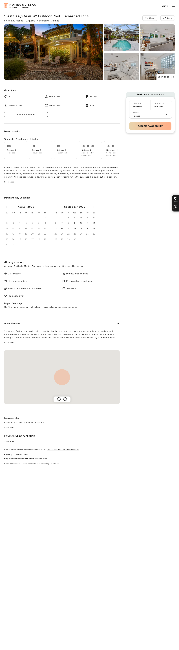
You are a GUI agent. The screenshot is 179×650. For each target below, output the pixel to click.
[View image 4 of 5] (121, 66)
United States (27, 463)
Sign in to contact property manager (63, 449)
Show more (9, 182)
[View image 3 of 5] (157, 37)
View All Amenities (26, 114)
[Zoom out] (65, 399)
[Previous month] (6, 207)
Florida (36, 463)
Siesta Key (45, 463)
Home (6, 463)
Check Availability (150, 126)
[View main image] (53, 52)
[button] (68, 223)
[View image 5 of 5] (157, 66)
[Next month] (94, 207)
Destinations (15, 463)
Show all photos (166, 77)
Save (169, 18)
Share (152, 18)
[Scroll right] (118, 150)
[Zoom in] (59, 399)
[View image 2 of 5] (121, 37)
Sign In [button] (165, 6)
